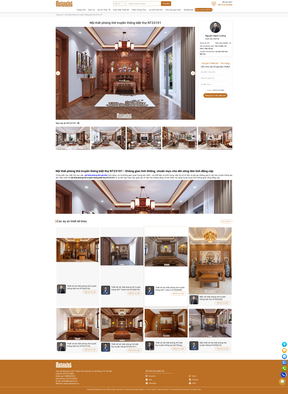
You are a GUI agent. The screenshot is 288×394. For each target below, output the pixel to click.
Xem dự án (144, 123)
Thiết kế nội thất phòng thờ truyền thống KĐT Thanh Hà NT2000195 (126, 288)
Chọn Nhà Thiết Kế (121, 10)
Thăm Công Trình (139, 10)
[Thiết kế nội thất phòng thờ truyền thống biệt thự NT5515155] (77, 324)
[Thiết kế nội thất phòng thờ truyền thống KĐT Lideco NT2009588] (166, 251)
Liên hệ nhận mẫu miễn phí (284, 350)
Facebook (167, 376)
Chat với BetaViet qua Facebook (284, 356)
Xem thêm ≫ (226, 221)
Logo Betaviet (64, 3)
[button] (230, 144)
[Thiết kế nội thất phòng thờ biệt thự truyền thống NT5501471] (122, 324)
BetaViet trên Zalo (284, 362)
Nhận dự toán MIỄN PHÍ (204, 10)
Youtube (210, 379)
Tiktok (210, 376)
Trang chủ (59, 15)
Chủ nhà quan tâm (173, 10)
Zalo (167, 379)
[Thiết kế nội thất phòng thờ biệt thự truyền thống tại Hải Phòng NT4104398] (166, 323)
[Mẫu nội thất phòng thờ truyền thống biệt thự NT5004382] (210, 260)
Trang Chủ (81, 10)
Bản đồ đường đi (284, 344)
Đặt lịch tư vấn (90, 292)
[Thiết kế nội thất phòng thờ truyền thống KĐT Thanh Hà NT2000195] (122, 251)
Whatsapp (167, 383)
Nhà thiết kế (215, 38)
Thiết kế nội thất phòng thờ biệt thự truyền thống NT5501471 (124, 345)
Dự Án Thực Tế (104, 10)
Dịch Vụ (91, 10)
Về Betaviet (188, 10)
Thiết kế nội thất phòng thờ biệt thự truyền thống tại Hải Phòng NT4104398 (168, 344)
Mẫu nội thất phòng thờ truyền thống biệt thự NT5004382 (213, 298)
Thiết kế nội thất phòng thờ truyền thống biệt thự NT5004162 (81, 287)
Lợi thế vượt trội (156, 10)
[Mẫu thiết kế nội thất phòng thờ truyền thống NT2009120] (210, 323)
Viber (210, 383)
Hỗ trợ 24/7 (222, 3)
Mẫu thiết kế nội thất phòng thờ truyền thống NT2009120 (213, 344)
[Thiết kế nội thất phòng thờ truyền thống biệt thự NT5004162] (77, 250)
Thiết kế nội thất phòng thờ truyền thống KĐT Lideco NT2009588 (170, 288)
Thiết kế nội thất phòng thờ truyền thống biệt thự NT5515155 (81, 344)
